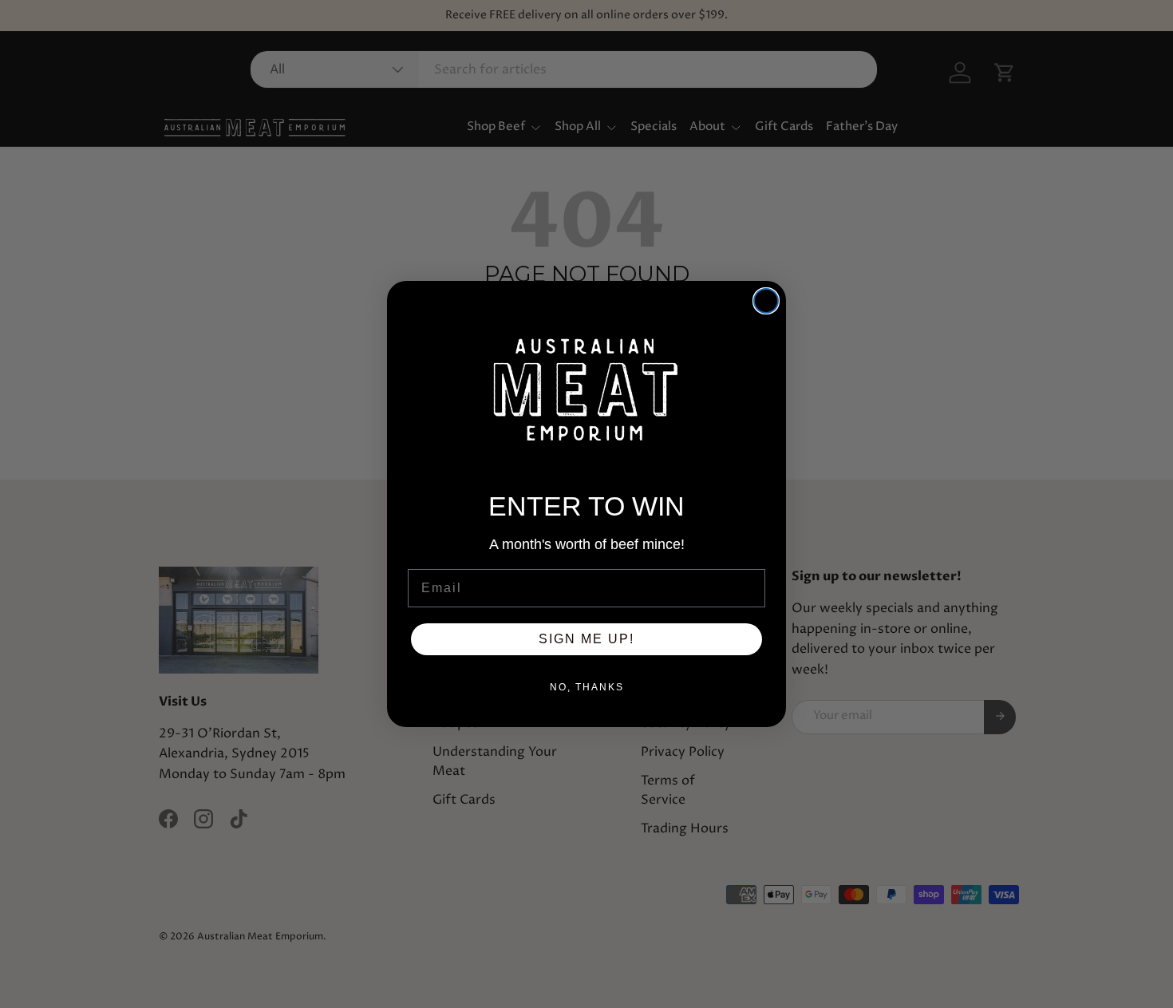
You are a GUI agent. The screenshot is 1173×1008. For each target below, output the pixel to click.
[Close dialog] (766, 301)
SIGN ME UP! (586, 639)
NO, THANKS (587, 687)
